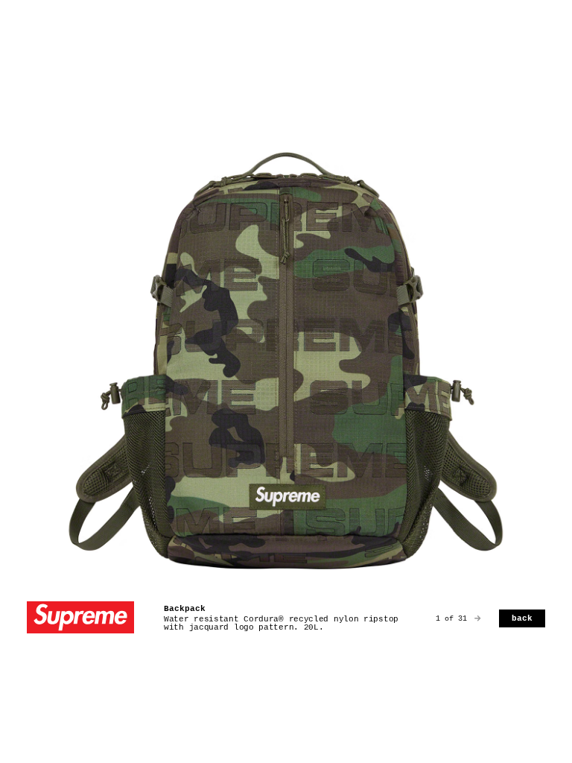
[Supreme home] (80, 618)
